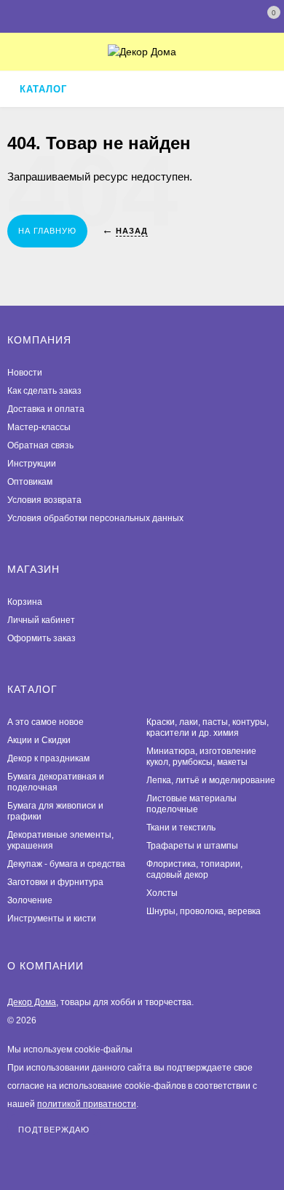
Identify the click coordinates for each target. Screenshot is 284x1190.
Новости (24, 373)
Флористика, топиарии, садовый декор (194, 869)
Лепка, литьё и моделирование (210, 780)
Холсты (162, 893)
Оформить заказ (41, 638)
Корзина (24, 602)
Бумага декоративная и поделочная (55, 782)
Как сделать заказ (44, 391)
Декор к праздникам (48, 758)
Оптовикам (29, 482)
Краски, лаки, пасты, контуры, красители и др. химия (207, 727)
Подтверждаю (54, 1129)
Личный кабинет (41, 620)
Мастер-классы (39, 427)
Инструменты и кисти (51, 918)
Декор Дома (31, 1002)
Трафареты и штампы (192, 846)
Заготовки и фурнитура (55, 882)
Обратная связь (40, 445)
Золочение (29, 900)
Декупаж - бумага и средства (66, 864)
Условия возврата (44, 500)
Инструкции (31, 464)
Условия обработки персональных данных (95, 518)
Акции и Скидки (39, 740)
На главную (47, 230)
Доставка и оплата (45, 409)
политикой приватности (86, 1104)
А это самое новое (45, 722)
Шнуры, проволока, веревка (203, 911)
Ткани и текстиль (181, 827)
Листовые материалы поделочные (191, 803)
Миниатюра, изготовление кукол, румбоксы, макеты (201, 756)
